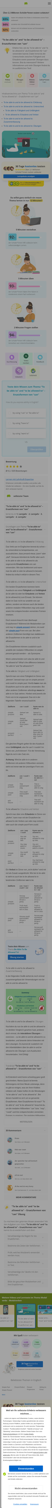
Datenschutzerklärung (10, 1434)
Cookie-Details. (29, 1434)
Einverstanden (26, 1468)
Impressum (34, 1504)
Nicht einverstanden (26, 1488)
